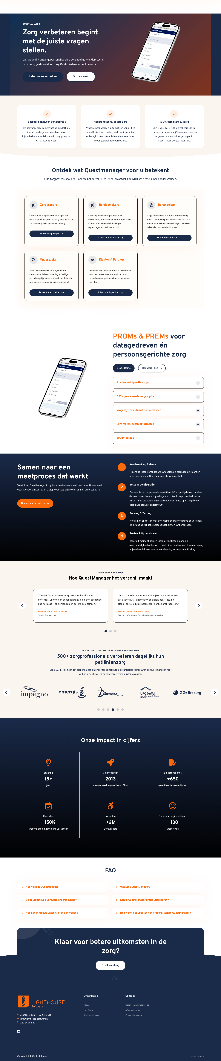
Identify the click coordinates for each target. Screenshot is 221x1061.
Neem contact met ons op (137, 1005)
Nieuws (87, 1005)
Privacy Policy (197, 1056)
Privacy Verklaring (133, 1015)
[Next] (198, 605)
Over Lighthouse (91, 1015)
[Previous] (22, 605)
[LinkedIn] (18, 1031)
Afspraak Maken (132, 1010)
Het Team (88, 1010)
